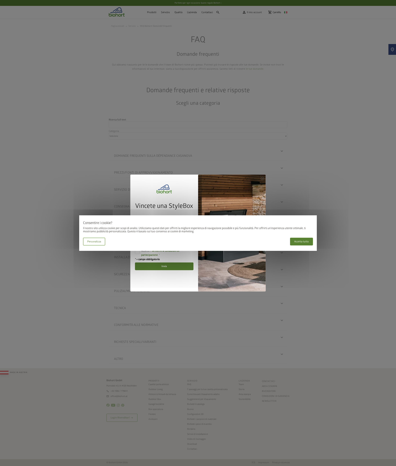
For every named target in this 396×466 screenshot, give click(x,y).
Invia (164, 266)
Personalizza (94, 241)
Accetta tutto (301, 241)
